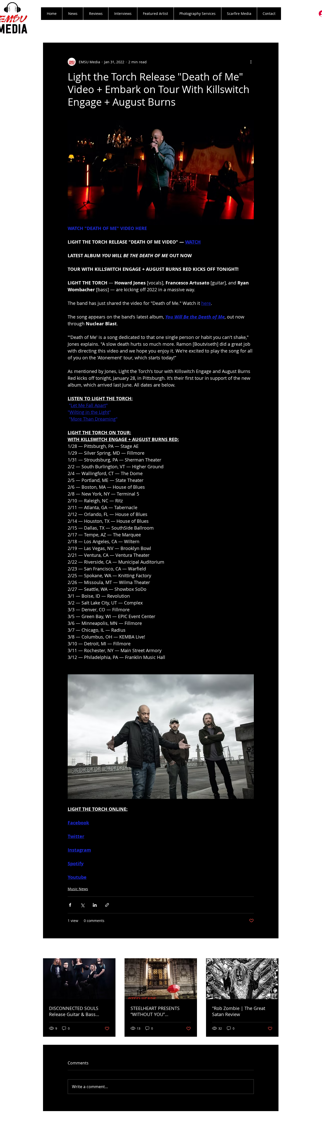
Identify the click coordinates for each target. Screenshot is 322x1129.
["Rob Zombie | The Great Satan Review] (242, 978)
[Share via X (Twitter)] (82, 905)
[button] (95, 13)
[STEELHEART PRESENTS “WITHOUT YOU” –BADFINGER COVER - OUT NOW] (161, 978)
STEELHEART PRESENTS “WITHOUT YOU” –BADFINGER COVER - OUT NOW (158, 1011)
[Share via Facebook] (70, 905)
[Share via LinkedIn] (94, 905)
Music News (78, 888)
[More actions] (251, 62)
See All (273, 948)
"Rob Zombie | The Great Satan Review (238, 1011)
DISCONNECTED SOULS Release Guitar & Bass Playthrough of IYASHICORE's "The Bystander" (79, 1011)
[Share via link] (107, 905)
